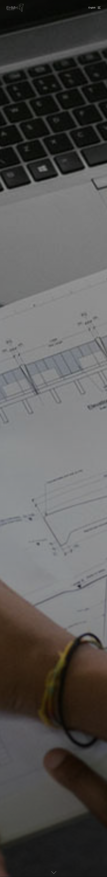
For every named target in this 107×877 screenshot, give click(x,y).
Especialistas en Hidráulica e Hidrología (53, 390)
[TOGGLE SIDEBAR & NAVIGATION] (100, 8)
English (92, 8)
